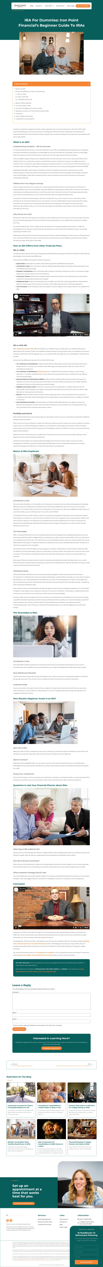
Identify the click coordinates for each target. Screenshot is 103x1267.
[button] (100, 1228)
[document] (51, 633)
